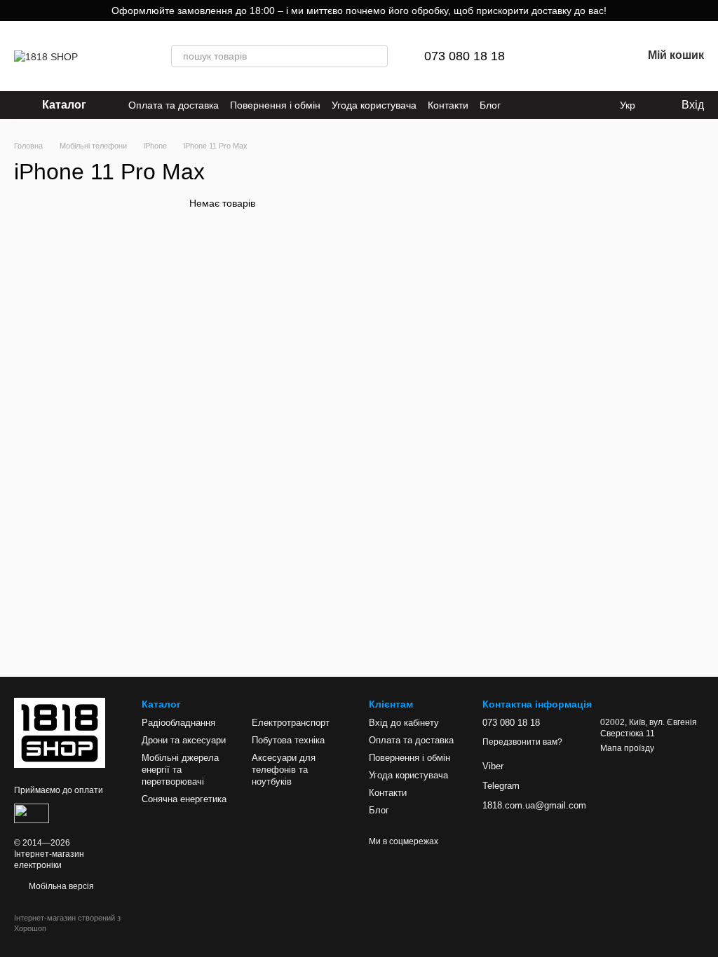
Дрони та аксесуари (184, 740)
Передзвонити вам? (522, 742)
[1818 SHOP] (59, 732)
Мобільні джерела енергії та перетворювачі (180, 769)
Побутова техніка (288, 740)
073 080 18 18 (464, 56)
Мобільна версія (60, 886)
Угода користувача (374, 105)
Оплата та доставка (173, 105)
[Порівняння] (558, 56)
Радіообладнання (178, 722)
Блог (490, 105)
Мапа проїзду (627, 748)
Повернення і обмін (275, 105)
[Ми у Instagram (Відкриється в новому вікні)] (520, 105)
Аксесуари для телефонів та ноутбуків (284, 769)
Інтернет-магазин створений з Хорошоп (67, 923)
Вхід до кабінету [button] (404, 722)
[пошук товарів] (376, 56)
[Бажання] (594, 56)
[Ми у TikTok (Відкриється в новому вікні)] (537, 105)
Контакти (448, 105)
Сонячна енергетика (184, 799)
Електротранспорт (291, 722)
